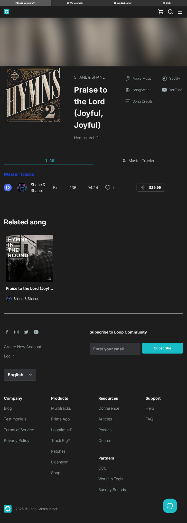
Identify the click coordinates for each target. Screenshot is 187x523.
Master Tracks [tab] (141, 160)
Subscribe (162, 348)
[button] (8, 187)
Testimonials (15, 419)
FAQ (149, 419)
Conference (108, 408)
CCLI (102, 468)
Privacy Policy (16, 440)
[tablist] (93, 160)
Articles (105, 419)
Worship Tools (110, 478)
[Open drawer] (180, 12)
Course (104, 440)
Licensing (59, 462)
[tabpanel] (93, 184)
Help (150, 408)
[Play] (8, 187)
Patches (58, 451)
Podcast (105, 429)
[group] (151, 187)
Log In (9, 356)
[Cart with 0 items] (161, 12)
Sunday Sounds (112, 489)
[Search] (170, 12)
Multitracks (61, 408)
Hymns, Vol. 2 (86, 137)
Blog (8, 408)
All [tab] (51, 160)
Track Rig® (60, 440)
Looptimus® (61, 429)
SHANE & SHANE (89, 77)
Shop (55, 472)
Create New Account (22, 346)
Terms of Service (19, 429)
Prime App (60, 419)
